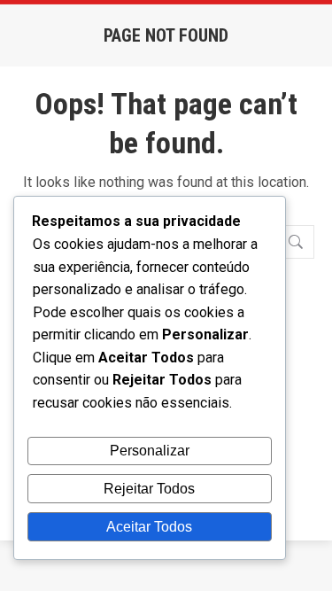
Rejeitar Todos (149, 488)
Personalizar (149, 450)
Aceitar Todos (149, 526)
